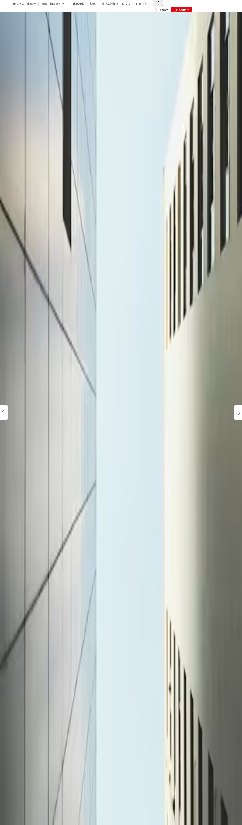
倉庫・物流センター (54, 3)
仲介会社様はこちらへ (116, 3)
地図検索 (78, 3)
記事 (93, 3)
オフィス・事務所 (24, 3)
